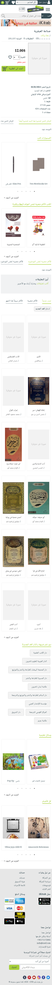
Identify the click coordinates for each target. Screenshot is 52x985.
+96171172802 (44, 940)
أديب (38, 624)
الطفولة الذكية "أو (38, 244)
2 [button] (30, 191)
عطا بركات (45, 36)
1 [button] (34, 191)
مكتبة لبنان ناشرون (39, 687)
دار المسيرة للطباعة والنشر (36, 678)
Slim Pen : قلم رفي (13, 184)
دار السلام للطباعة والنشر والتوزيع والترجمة (29, 695)
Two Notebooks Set (38, 184)
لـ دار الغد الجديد (42, 309)
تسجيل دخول (43, 2)
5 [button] (17, 191)
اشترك (14, 967)
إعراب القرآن (13, 410)
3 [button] (26, 191)
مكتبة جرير (42, 721)
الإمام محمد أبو (12, 468)
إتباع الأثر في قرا (38, 571)
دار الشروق (16, 712)
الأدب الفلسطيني (13, 356)
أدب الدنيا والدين (38, 464)
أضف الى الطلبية (16, 69)
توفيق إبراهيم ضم (12, 521)
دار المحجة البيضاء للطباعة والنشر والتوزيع (29, 670)
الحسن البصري (38, 468)
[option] (38, 164)
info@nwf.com (44, 943)
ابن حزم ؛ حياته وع (13, 464)
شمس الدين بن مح (37, 414)
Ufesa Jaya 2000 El (13, 847)
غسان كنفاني (12, 361)
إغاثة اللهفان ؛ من (38, 410)
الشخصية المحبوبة (13, 244)
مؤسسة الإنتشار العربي (38, 704)
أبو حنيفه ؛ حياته (39, 517)
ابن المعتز (12, 628)
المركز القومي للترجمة (38, 712)
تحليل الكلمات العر (38, 781)
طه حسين (37, 628)
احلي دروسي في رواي (13, 571)
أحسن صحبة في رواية (13, 517)
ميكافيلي (38, 361)
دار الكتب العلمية (40, 653)
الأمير (38, 356)
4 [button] (21, 191)
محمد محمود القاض (13, 414)
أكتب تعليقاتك (42, 284)
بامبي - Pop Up (13, 781)
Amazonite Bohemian (38, 847)
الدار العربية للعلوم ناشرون (36, 661)
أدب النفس (13, 624)
